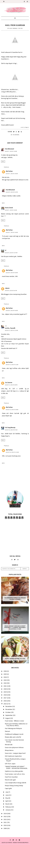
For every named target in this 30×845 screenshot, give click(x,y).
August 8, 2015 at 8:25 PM (12, 192)
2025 (5, 674)
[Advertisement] (15, 537)
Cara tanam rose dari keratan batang (14, 741)
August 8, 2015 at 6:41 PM (11, 290)
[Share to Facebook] (16, 131)
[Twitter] (14, 559)
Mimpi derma (9, 750)
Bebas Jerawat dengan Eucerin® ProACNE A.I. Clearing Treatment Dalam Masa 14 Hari (15, 627)
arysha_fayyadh (10, 328)
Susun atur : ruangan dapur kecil (15, 753)
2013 (5, 816)
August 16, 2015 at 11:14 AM (12, 452)
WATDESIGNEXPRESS (23, 842)
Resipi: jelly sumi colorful (13, 737)
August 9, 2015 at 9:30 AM (12, 272)
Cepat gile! (8, 788)
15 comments (15, 134)
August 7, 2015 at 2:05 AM (12, 173)
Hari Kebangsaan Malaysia (13, 728)
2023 (5, 680)
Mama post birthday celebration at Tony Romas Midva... (16, 724)
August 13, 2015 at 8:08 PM (11, 384)
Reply (3, 161)
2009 (5, 828)
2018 (5, 695)
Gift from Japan (10, 764)
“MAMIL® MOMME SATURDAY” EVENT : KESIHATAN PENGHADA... (16, 767)
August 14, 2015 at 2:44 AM (12, 409)
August (7, 718)
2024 (5, 677)
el (5, 250)
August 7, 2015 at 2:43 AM (12, 232)
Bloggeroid (27, 127)
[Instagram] (27, 1)
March (7, 804)
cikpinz (7, 288)
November (8, 709)
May (6, 798)
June (7, 795)
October (8, 712)
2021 (5, 686)
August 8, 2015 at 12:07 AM (11, 252)
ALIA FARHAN (9, 842)
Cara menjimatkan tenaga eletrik (15, 783)
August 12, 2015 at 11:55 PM (11, 330)
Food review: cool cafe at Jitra (15, 774)
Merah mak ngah (10, 780)
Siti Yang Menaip (10, 427)
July (6, 792)
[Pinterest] (19, 840)
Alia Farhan (9, 171)
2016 (5, 701)
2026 (5, 671)
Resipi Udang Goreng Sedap (14, 785)
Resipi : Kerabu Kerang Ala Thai (15, 658)
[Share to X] (14, 131)
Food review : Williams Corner (14, 721)
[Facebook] (24, 1)
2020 (5, 689)
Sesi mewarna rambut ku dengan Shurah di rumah (15, 598)
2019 (5, 692)
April (7, 801)
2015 (5, 704)
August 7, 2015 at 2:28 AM (11, 210)
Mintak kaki (8, 744)
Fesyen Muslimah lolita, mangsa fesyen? (15, 760)
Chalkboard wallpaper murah (14, 734)
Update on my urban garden (14, 771)
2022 (5, 683)
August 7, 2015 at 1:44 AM (11, 151)
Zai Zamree (8, 382)
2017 (5, 698)
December (8, 706)
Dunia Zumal (9, 208)
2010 (5, 825)
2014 (5, 813)
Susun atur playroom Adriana (14, 747)
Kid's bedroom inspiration (13, 756)
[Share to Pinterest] (19, 131)
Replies (7, 167)
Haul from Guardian (15, 25)
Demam (7, 731)
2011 (5, 822)
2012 (5, 819)
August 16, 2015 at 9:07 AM (11, 429)
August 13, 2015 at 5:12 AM (12, 364)
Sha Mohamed (9, 149)
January (8, 810)
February (8, 807)
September (9, 715)
